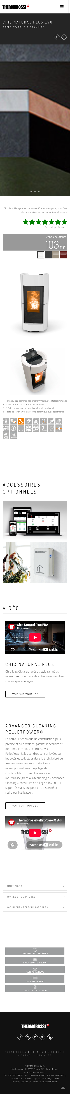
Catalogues (16, 1052)
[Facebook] (56, 37)
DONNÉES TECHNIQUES (21, 896)
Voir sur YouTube (25, 694)
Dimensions (14, 886)
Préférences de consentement (44, 1081)
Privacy (15, 1081)
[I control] (35, 521)
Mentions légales (35, 1055)
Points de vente (46, 1052)
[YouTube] (50, 1037)
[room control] (35, 562)
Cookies (24, 1081)
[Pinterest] (35, 1037)
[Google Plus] (64, 37)
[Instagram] (27, 1037)
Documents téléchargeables (27, 907)
